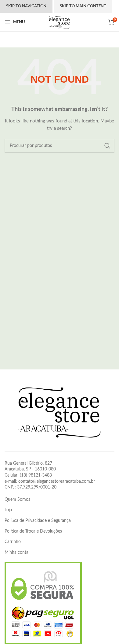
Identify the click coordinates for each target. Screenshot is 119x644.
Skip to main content (83, 6)
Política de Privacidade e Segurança (38, 521)
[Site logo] (59, 22)
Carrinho (13, 542)
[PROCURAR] (107, 146)
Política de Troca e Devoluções (33, 531)
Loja (8, 510)
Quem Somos (17, 499)
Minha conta (16, 552)
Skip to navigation (26, 6)
